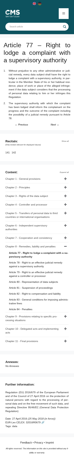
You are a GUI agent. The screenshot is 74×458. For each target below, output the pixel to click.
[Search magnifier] (64, 26)
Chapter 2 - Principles (17, 187)
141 (7, 152)
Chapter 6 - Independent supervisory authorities (26, 227)
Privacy (38, 442)
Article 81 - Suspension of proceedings (31, 287)
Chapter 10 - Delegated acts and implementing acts (32, 330)
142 (14, 152)
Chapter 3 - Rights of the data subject (26, 196)
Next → (55, 124)
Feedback (26, 442)
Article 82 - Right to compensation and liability (35, 293)
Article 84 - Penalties (20, 309)
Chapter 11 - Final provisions (21, 341)
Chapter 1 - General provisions (22, 178)
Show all (65, 141)
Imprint (50, 442)
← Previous (21, 124)
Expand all (64, 172)
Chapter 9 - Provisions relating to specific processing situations (31, 318)
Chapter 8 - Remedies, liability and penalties (30, 246)
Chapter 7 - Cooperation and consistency (28, 237)
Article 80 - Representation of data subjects (33, 281)
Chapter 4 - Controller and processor (26, 204)
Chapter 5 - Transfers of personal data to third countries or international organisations (31, 215)
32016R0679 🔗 (35, 422)
